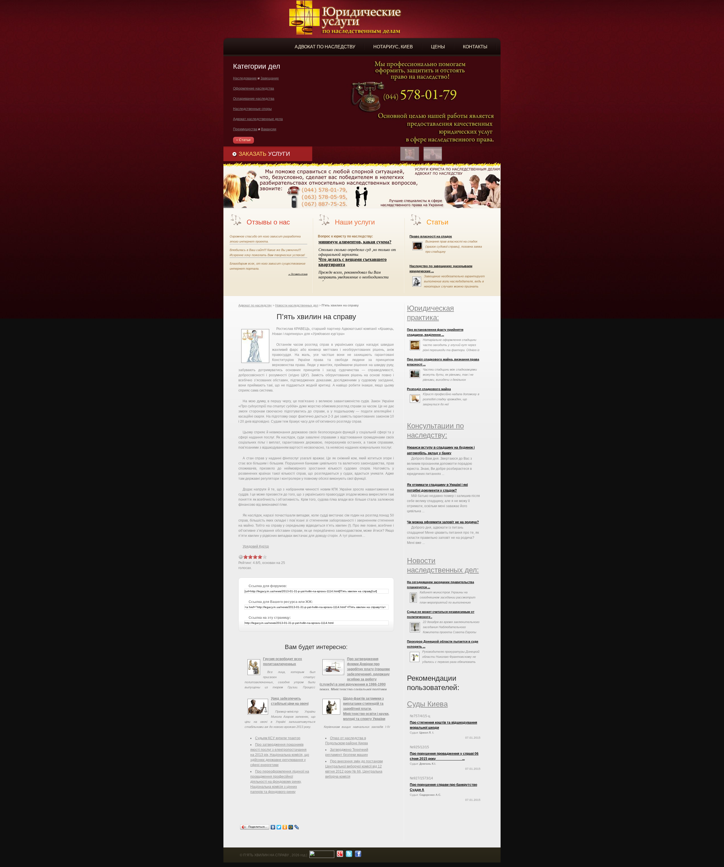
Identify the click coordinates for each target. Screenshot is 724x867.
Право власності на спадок (431, 236)
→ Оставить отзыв (297, 274)
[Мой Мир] (291, 827)
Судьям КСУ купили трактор (277, 738)
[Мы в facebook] (357, 855)
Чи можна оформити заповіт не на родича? (443, 522)
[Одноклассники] (285, 827)
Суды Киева (427, 704)
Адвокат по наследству (255, 305)
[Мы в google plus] (339, 855)
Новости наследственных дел (296, 305)
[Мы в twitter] (348, 855)
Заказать (264, 154)
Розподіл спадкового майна (429, 389)
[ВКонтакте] (273, 827)
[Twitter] (279, 827)
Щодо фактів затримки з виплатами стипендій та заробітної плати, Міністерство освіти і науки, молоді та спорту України (366, 709)
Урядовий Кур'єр (256, 546)
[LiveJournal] (297, 827)
